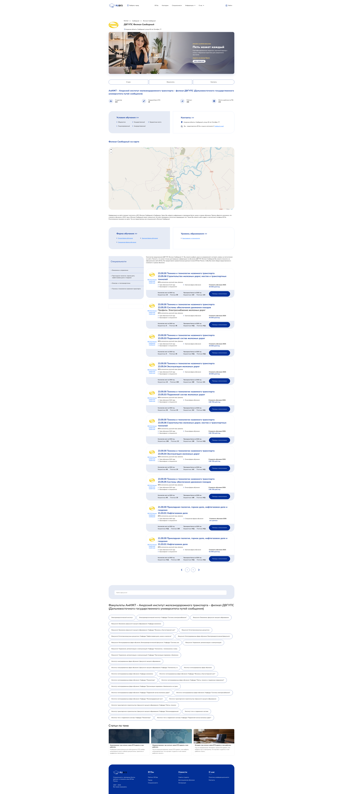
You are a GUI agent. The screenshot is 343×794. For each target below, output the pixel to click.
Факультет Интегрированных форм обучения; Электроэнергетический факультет (204, 636)
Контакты (212, 780)
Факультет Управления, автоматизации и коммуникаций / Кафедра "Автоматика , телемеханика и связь (144, 649)
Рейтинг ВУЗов (153, 777)
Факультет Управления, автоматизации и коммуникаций (203, 642)
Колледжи (165, 5)
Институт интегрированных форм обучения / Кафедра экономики (132, 674)
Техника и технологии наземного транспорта (126, 289)
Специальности (177, 5)
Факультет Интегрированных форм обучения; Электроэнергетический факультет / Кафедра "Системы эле (145, 642)
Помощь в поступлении (219, 294)
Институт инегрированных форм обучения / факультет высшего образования (135, 661)
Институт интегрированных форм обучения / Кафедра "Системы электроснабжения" (203, 692)
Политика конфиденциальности (219, 777)
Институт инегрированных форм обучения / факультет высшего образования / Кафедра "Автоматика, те (144, 667)
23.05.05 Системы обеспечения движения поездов (184, 307)
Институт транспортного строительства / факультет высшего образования (192, 699)
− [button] (111, 152)
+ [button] (111, 149)
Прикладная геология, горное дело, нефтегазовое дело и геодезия (123, 277)
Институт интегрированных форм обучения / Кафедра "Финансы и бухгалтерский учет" (187, 674)
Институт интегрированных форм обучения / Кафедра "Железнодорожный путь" (137, 699)
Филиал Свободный (149, 21)
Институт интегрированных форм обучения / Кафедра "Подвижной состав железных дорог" (140, 692)
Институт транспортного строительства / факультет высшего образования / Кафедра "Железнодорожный (144, 711)
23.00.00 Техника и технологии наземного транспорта (186, 273)
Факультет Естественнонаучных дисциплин (195, 630)
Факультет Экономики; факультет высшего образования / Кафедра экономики (136, 624)
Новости (182, 772)
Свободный (135, 21)
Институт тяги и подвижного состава (196, 711)
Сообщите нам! (219, 126)
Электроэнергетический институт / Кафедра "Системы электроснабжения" (163, 617)
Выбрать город (134, 5)
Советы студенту (183, 777)
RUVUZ (126, 21)
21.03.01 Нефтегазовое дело (173, 513)
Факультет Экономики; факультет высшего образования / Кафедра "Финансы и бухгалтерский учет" (143, 630)
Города (150, 780)
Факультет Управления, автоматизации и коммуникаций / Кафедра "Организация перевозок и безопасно (144, 655)
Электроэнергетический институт (122, 617)
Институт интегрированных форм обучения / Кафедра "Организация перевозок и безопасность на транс (144, 686)
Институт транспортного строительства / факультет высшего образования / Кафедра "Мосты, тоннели (143, 705)
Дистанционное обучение (186, 780)
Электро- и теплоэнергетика (121, 283)
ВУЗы (156, 5)
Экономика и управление (120, 270)
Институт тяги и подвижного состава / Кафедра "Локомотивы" (131, 718)
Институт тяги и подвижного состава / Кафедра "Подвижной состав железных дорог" (184, 718)
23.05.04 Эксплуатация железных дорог (179, 366)
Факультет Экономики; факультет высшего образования (211, 617)
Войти (230, 5)
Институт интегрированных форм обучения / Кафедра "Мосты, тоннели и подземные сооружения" (192, 680)
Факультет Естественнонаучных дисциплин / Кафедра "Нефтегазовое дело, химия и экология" (141, 636)
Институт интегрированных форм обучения (198, 667)
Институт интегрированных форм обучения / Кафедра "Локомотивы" (133, 680)
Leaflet (232, 209)
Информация (189, 5)
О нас (200, 5)
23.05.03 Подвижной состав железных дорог (181, 338)
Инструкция (182, 783)
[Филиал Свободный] (171, 178)
